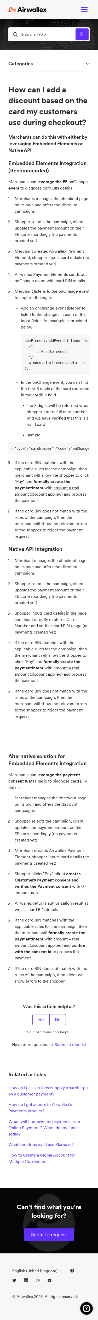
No (57, 1019)
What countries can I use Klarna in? (41, 1144)
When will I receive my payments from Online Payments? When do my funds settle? (44, 1128)
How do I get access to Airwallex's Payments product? (40, 1107)
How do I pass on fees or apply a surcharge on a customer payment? (48, 1091)
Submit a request (70, 1044)
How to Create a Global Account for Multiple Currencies (41, 1158)
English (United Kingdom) (35, 1270)
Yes (41, 1019)
